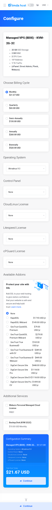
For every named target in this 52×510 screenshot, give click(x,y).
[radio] (7, 92)
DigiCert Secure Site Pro (24, 371)
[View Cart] (38, 5)
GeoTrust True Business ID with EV (26, 351)
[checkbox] (7, 405)
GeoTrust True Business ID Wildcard (26, 359)
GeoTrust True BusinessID (25, 344)
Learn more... (16, 307)
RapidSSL (28, 318)
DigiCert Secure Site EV (28, 377)
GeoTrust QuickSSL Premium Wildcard (26, 336)
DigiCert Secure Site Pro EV (25, 383)
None (28, 313)
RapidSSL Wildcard (28, 322)
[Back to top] (26, 500)
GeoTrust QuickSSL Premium (25, 328)
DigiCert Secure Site (28, 365)
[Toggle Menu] (4, 5)
